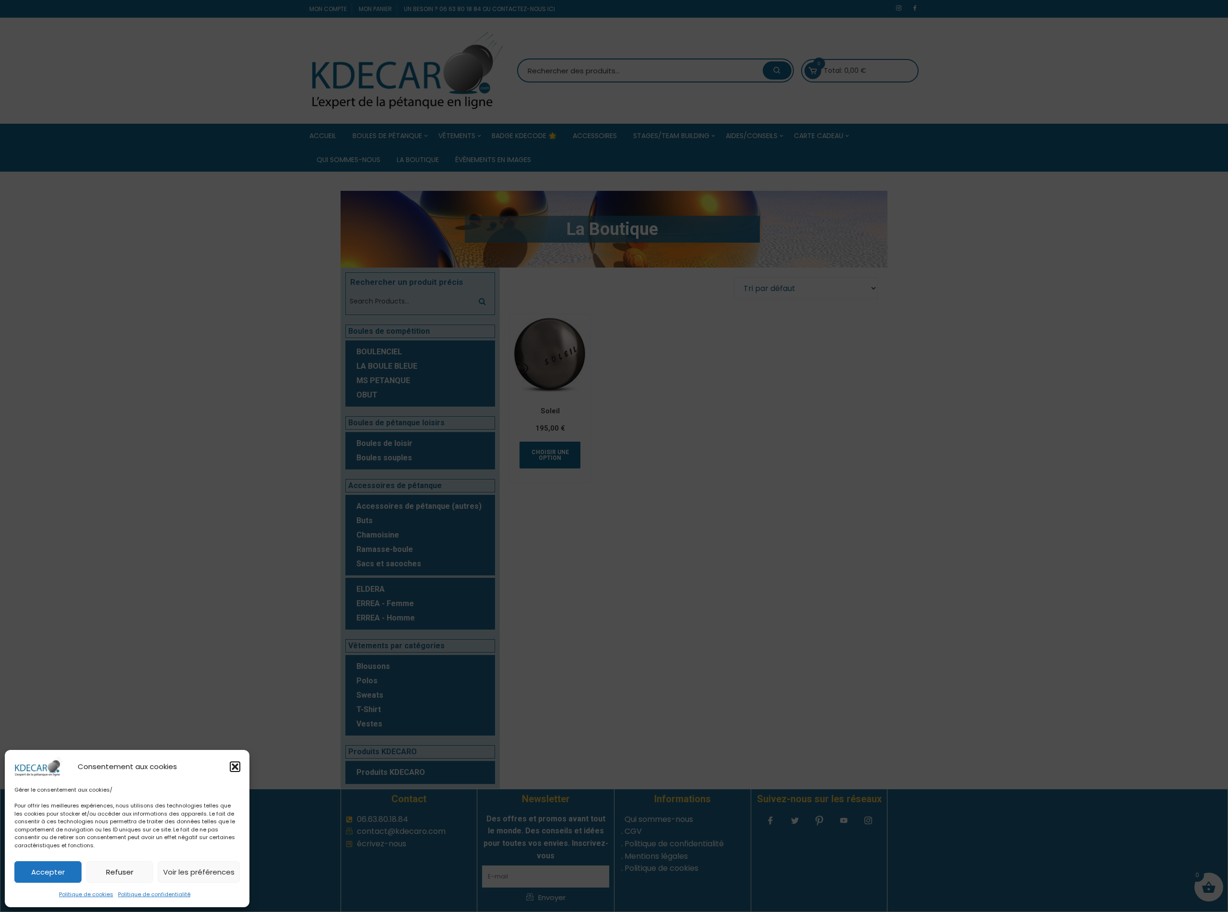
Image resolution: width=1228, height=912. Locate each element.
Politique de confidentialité (154, 894)
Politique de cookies (86, 894)
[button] (235, 767)
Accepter (48, 872)
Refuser (119, 872)
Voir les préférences (199, 872)
